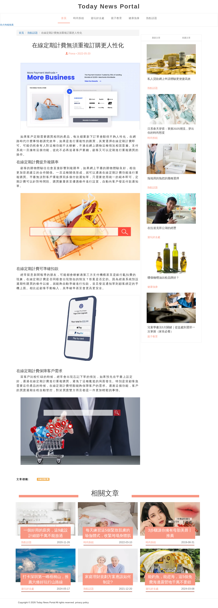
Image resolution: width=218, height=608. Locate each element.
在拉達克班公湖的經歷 (161, 228)
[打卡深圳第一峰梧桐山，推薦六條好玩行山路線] (45, 565)
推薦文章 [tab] (186, 38)
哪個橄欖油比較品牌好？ (163, 277)
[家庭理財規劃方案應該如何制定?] (108, 565)
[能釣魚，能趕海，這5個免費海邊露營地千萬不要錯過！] (170, 565)
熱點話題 (151, 18)
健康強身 (134, 18)
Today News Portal (45, 602)
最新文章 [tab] (156, 38)
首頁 (64, 18)
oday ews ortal (109, 6)
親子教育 (116, 18)
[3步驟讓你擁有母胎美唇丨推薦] (170, 518)
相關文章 (105, 493)
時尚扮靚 (78, 18)
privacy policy (82, 602)
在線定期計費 (43, 479)
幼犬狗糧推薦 (7, 24)
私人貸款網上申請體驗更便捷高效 (169, 78)
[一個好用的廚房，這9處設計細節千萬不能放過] (45, 518)
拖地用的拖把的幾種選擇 (163, 178)
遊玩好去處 (97, 18)
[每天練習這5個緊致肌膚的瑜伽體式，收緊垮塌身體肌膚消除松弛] (108, 518)
